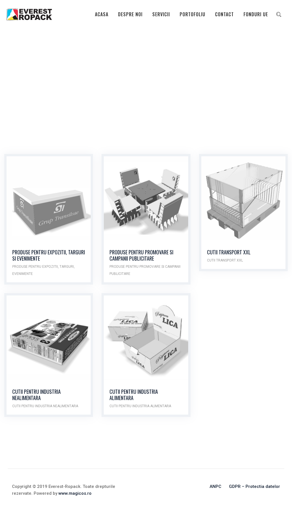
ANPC (215, 486)
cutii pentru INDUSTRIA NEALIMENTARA (45, 406)
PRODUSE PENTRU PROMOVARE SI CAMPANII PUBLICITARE (141, 255)
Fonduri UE (256, 14)
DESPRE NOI (130, 14)
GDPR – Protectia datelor (254, 486)
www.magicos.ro (75, 493)
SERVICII (161, 14)
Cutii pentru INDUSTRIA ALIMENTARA (134, 395)
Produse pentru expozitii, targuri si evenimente (48, 255)
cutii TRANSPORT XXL (225, 260)
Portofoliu (192, 14)
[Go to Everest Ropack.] (14, 88)
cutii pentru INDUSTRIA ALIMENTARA (140, 406)
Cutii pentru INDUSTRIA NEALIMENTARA (36, 395)
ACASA (101, 14)
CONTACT (224, 14)
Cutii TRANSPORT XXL (229, 252)
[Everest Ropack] (29, 14)
